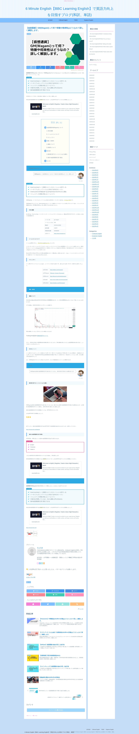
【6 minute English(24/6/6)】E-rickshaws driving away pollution (100, 35)
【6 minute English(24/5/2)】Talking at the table (100, 43)
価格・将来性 (50, 140)
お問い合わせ (92, 154)
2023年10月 (92, 94)
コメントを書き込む (56, 710)
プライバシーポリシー (94, 160)
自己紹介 (91, 162)
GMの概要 (50, 130)
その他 (29, 582)
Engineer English (97, 236)
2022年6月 (91, 135)
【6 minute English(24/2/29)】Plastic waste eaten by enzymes (100, 53)
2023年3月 (91, 113)
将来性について (52, 147)
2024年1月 (91, 86)
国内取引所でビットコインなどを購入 (57, 154)
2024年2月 (91, 83)
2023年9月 (91, 97)
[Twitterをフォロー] (40, 563)
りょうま (40, 548)
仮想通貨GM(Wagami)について (55, 127)
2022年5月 (91, 138)
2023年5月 (91, 108)
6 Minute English (97, 233)
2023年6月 (91, 105)
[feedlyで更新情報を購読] (42, 563)
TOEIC (102, 729)
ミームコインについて (53, 134)
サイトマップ (92, 157)
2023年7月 (91, 102)
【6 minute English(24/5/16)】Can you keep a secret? (99, 40)
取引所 (49, 151)
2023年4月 (91, 110)
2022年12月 (92, 119)
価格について (51, 144)
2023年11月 (92, 91)
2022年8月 (91, 130)
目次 (53, 122)
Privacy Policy (92, 151)
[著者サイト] (38, 563)
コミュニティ (51, 137)
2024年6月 (91, 75)
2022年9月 (91, 127)
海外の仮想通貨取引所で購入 (55, 157)
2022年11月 (92, 121)
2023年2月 (91, 116)
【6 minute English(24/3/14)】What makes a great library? (101, 48)
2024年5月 (91, 78)
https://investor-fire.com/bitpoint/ (33, 429)
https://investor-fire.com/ (31, 527)
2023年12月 (92, 89)
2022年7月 (91, 132)
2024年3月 (91, 80)
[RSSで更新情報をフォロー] (44, 563)
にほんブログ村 (30, 577)
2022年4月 (91, 141)
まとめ (49, 161)
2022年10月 (92, 124)
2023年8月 (91, 99)
